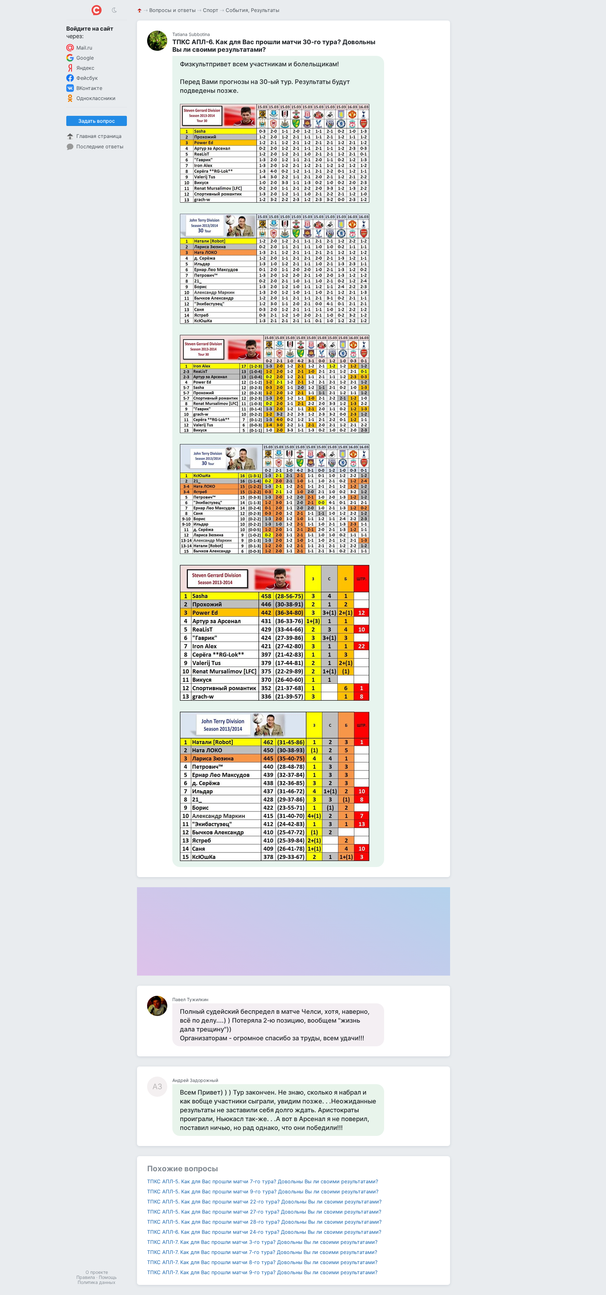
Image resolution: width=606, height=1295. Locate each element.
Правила (85, 1277)
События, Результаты (252, 10)
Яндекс (85, 68)
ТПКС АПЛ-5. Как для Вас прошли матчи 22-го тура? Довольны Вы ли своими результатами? (264, 1201)
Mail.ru (84, 48)
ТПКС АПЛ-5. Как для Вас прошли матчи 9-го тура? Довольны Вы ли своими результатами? (262, 1191)
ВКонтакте (89, 88)
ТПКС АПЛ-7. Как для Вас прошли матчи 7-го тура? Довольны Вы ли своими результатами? (262, 1252)
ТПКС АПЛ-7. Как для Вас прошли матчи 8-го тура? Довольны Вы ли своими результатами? (262, 1262)
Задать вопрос (96, 121)
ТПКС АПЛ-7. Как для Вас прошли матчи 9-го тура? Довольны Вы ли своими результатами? (262, 1272)
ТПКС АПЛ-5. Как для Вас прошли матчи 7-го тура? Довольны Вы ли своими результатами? (262, 1181)
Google (85, 58)
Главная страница (99, 136)
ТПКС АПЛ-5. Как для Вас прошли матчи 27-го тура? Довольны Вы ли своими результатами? (264, 1212)
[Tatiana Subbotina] (159, 41)
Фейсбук (87, 78)
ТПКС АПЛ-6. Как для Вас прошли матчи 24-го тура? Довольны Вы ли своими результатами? (264, 1232)
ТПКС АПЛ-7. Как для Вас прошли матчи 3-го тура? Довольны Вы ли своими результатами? (262, 1242)
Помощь (108, 1277)
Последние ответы (99, 146)
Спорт (210, 10)
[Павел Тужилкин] (159, 1006)
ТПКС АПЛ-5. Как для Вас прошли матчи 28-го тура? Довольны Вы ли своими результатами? (264, 1222)
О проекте (97, 1272)
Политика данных (97, 1282)
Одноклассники (96, 98)
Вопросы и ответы (172, 10)
